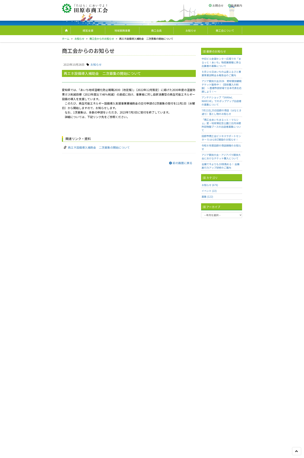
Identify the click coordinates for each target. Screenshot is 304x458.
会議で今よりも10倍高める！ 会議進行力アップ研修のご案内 (220, 165)
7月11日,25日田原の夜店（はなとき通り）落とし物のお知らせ (221, 111)
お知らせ (190, 30)
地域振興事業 (122, 30)
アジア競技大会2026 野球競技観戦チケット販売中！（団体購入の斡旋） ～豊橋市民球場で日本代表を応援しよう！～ (222, 86)
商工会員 (156, 30)
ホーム (65, 38)
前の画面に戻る (182, 163)
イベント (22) (209, 191)
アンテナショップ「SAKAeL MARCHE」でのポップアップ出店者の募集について (221, 101)
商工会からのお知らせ (101, 38)
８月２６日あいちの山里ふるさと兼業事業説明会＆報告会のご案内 (221, 73)
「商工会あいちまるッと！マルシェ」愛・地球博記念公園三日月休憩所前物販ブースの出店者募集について (221, 125)
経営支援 (88, 30)
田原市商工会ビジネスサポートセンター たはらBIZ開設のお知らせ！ (221, 137)
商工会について (225, 30)
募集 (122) (207, 196)
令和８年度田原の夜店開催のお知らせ (221, 147)
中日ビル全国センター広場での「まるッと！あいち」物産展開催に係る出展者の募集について (221, 62)
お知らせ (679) (210, 185)
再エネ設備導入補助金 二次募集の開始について (99, 147)
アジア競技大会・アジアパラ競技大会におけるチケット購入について (221, 156)
